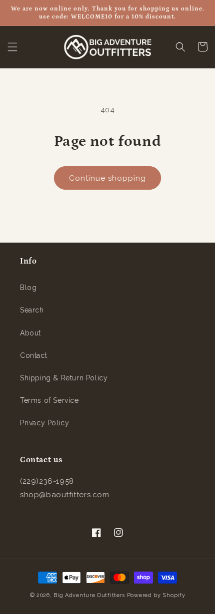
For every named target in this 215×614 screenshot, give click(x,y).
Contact (33, 355)
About (30, 333)
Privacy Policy (44, 423)
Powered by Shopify (156, 595)
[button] (13, 47)
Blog (28, 288)
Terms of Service (49, 400)
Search (32, 310)
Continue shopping (107, 178)
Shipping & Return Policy (64, 378)
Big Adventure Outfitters (89, 595)
